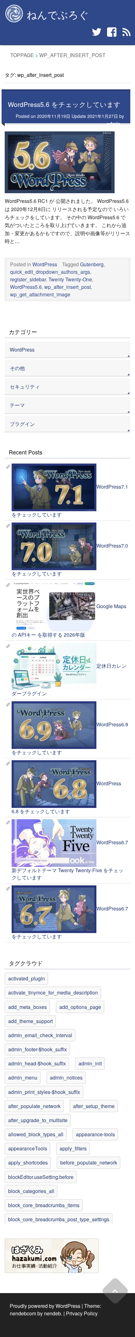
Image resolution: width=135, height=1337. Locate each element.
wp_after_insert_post (67, 286)
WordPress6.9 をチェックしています (70, 738)
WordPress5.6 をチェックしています (64, 104)
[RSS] (126, 32)
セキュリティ (25, 386)
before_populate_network (88, 1162)
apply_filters (73, 1148)
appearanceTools (27, 1148)
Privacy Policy (82, 1313)
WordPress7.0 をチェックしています (70, 559)
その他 (17, 368)
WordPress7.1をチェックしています (70, 500)
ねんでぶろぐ (58, 14)
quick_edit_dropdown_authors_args (50, 271)
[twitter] (96, 32)
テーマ (17, 405)
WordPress (44, 264)
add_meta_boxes (27, 1007)
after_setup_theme (94, 1106)
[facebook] (111, 32)
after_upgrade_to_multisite (38, 1120)
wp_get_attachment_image (40, 294)
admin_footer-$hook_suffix (37, 1049)
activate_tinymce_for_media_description (53, 992)
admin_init (90, 1063)
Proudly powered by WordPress (45, 1305)
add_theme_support (30, 1021)
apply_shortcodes (28, 1162)
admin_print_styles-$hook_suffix (44, 1092)
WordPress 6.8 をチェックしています (66, 797)
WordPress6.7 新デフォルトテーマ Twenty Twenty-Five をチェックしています (70, 860)
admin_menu (22, 1077)
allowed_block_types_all (35, 1134)
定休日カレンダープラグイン (69, 679)
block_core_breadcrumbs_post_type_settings (58, 1219)
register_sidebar (28, 279)
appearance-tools (95, 1134)
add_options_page (80, 1007)
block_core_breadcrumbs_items (43, 1205)
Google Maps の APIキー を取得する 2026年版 (69, 620)
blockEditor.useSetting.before (40, 1176)
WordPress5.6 (26, 286)
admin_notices (66, 1077)
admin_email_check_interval (40, 1035)
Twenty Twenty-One (70, 279)
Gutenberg (92, 264)
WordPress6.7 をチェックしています (70, 922)
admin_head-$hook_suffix (37, 1063)
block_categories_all (31, 1191)
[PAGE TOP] (115, 1291)
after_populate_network (34, 1106)
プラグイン (22, 423)
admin (113, 123)
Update (77, 116)
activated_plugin (26, 978)
